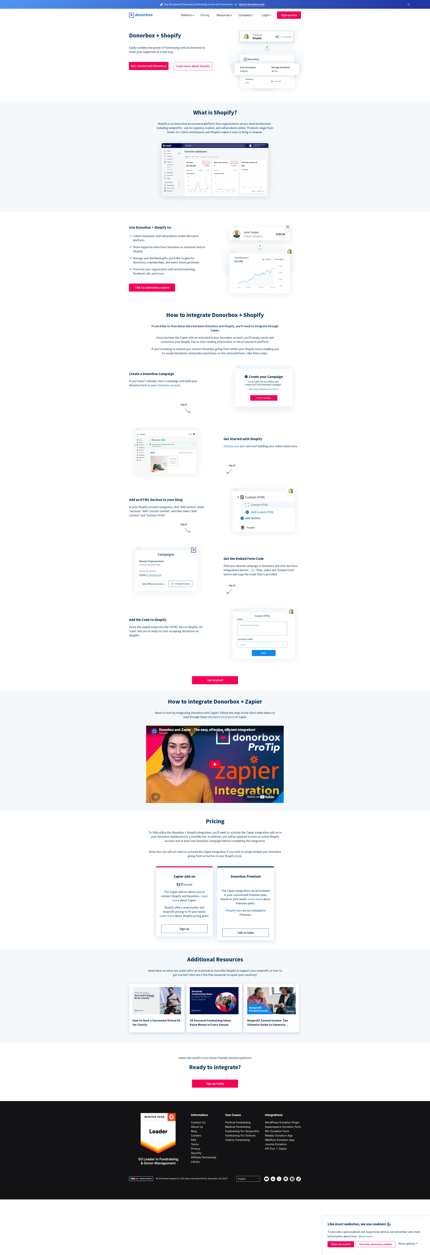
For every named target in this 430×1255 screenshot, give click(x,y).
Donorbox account (168, 385)
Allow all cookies (341, 1244)
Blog (194, 1131)
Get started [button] (215, 680)
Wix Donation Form (277, 1131)
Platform (186, 15)
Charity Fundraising (237, 1140)
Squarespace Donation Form (283, 1126)
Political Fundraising (238, 1122)
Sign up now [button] (289, 15)
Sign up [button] (184, 929)
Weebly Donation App (279, 1135)
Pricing (205, 15)
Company (245, 15)
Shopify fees (234, 910)
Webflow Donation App (279, 1140)
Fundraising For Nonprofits (242, 1131)
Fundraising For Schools (240, 1135)
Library (195, 1161)
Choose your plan (234, 446)
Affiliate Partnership (203, 1157)
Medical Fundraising (237, 1126)
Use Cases (233, 1115)
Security (196, 1153)
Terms (195, 1144)
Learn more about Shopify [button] (193, 66)
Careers (196, 1135)
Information (199, 1115)
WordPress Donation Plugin (282, 1122)
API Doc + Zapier (276, 1148)
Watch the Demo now (252, 4)
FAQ (193, 1140)
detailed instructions (221, 717)
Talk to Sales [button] (245, 933)
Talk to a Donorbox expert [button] (152, 287)
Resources (223, 15)
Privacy (195, 1148)
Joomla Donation (276, 1144)
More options (406, 1243)
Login (265, 15)
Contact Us (198, 1122)
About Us (197, 1126)
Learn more (167, 916)
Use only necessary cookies (375, 1244)
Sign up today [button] (215, 1083)
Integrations (274, 1115)
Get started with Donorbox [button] (148, 66)
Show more (365, 1236)
